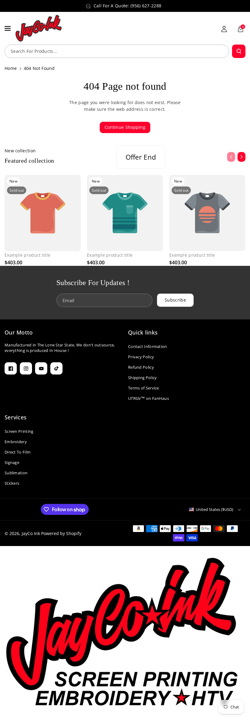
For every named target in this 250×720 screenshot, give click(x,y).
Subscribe (175, 300)
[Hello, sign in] (224, 29)
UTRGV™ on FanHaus (148, 398)
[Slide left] (231, 157)
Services (16, 417)
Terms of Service (143, 388)
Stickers (12, 483)
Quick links (143, 332)
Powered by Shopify (61, 533)
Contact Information (147, 346)
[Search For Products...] (238, 51)
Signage (12, 462)
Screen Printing (19, 431)
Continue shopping (125, 127)
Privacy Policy (141, 357)
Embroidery (16, 441)
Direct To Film (17, 452)
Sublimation (16, 473)
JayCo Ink (31, 533)
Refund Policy (141, 367)
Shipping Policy (142, 377)
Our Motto (19, 332)
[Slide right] (241, 157)
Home (11, 68)
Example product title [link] (27, 255)
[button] (8, 28)
